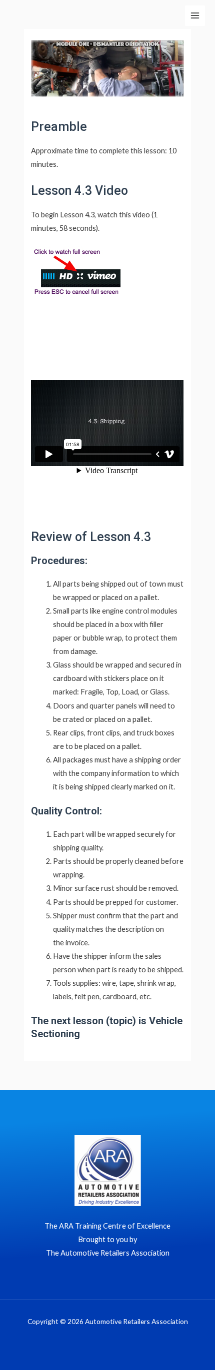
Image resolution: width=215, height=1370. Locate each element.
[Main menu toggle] (195, 15)
